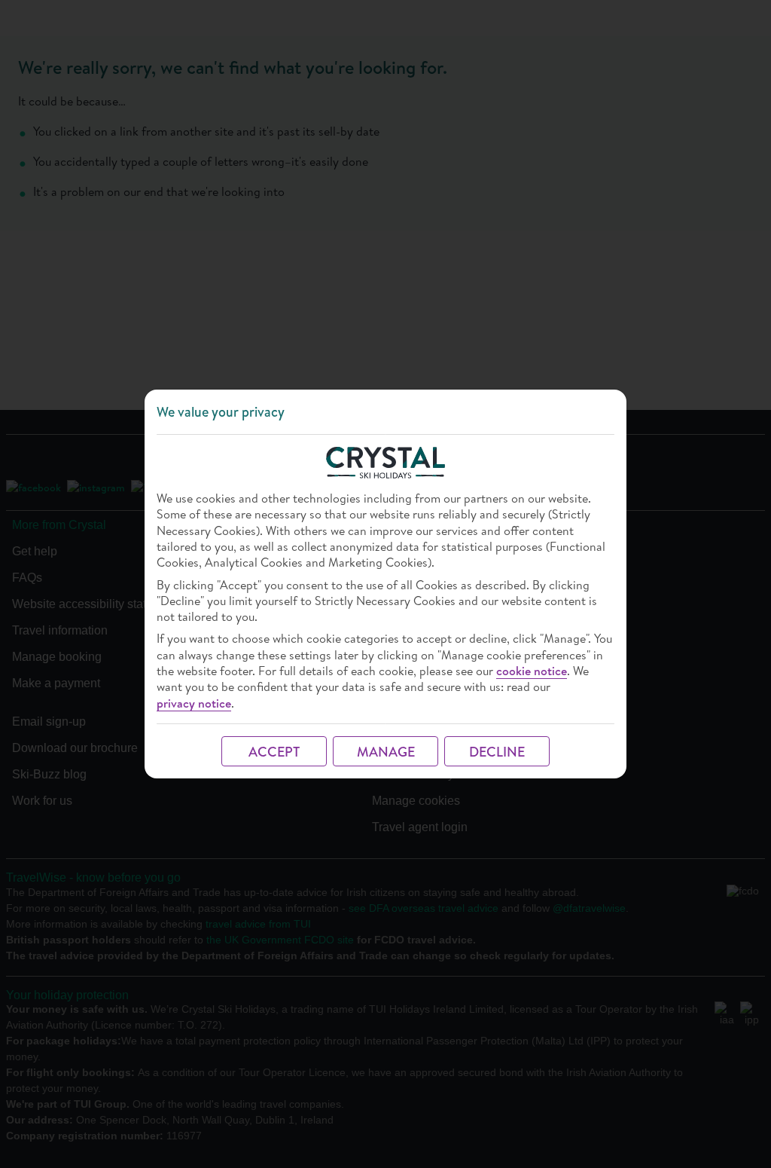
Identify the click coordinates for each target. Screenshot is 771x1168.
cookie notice (531, 671)
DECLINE (497, 751)
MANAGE (386, 751)
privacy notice (194, 703)
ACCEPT (274, 751)
